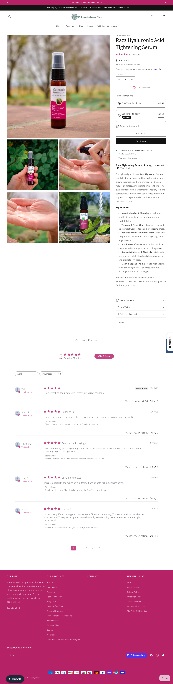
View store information (129, 158)
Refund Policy (133, 592)
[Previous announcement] (8, 2)
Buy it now (141, 141)
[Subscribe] (52, 655)
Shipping (119, 64)
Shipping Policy (134, 597)
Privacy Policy (133, 587)
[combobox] (26, 373)
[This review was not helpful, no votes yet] (155, 401)
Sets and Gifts (53, 625)
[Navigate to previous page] (67, 548)
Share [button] (121, 322)
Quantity (119, 74)
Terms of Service (134, 601)
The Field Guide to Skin (137, 611)
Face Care (51, 592)
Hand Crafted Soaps (55, 606)
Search (50, 582)
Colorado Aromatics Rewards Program (63, 639)
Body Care (51, 601)
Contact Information (136, 606)
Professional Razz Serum (128, 281)
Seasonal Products (55, 611)
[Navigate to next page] (106, 548)
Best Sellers (52, 587)
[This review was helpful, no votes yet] (151, 401)
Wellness (51, 635)
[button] (10, 17)
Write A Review (104, 356)
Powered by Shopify (34, 678)
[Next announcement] (165, 2)
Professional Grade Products (59, 616)
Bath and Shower (54, 597)
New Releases (53, 620)
